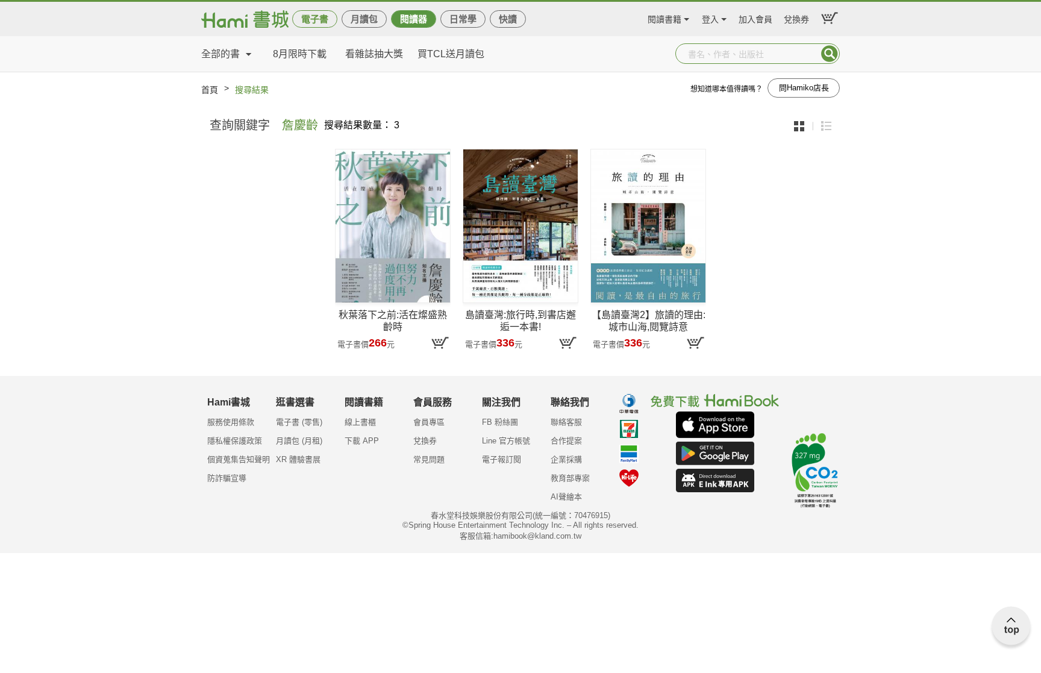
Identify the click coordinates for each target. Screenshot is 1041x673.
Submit (829, 53)
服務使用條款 (230, 422)
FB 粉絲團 (500, 422)
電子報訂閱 (501, 459)
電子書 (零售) (299, 422)
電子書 (314, 19)
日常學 (463, 19)
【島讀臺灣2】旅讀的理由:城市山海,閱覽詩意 (648, 321)
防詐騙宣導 (226, 478)
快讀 (508, 19)
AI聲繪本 (566, 496)
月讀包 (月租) (299, 440)
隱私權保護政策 (234, 440)
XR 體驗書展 (298, 459)
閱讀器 (413, 19)
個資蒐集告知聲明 (238, 459)
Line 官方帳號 (506, 440)
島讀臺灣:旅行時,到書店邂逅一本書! (520, 321)
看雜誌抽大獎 (374, 54)
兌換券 (796, 17)
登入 (710, 17)
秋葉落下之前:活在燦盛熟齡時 (393, 321)
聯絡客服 (566, 422)
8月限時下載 (300, 54)
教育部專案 (570, 478)
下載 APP (362, 440)
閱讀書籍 (664, 17)
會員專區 (429, 422)
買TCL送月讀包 (450, 54)
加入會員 (755, 17)
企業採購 (566, 459)
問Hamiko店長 (804, 87)
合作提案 (566, 440)
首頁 (209, 90)
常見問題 (429, 459)
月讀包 (364, 19)
